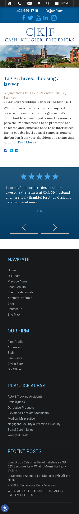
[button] (24, 227)
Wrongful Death (18, 435)
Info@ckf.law (53, 11)
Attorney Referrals (20, 298)
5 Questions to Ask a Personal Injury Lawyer (35, 95)
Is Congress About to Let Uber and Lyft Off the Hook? (39, 478)
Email (29, 3)
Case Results (17, 287)
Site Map (14, 314)
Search (47, 3)
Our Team (14, 276)
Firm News (15, 358)
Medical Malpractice (21, 418)
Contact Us (15, 309)
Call (19, 3)
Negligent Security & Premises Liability (34, 424)
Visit (39, 3)
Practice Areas (17, 281)
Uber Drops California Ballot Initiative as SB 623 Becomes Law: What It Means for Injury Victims (37, 466)
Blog (11, 303)
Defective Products (21, 407)
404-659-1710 (27, 11)
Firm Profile (15, 342)
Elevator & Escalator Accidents (28, 413)
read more (29, 202)
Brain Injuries (16, 402)
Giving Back (15, 364)
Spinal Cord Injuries (21, 429)
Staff (11, 352)
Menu (65, 3)
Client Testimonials (20, 292)
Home (10, 3)
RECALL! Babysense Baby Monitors (32, 485)
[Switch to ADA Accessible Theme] (5, 508)
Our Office (14, 369)
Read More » (27, 142)
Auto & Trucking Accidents (25, 396)
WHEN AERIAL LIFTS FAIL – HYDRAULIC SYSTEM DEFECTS (35, 493)
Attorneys (14, 347)
